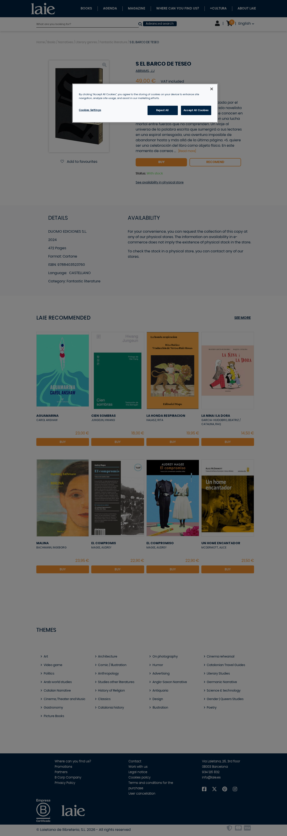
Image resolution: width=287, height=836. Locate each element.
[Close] (212, 89)
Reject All (162, 110)
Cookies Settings (90, 110)
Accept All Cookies (196, 110)
